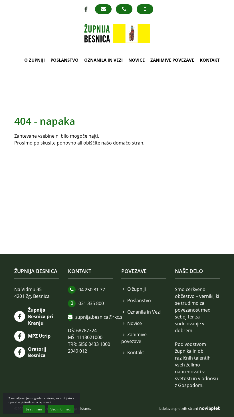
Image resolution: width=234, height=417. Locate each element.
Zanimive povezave (172, 60)
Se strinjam (34, 409)
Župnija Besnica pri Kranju (40, 316)
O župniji (34, 60)
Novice (136, 60)
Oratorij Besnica (37, 352)
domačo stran (128, 143)
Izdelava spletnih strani (179, 408)
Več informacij (61, 409)
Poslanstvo (64, 60)
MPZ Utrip (39, 336)
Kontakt (210, 60)
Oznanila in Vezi (103, 60)
